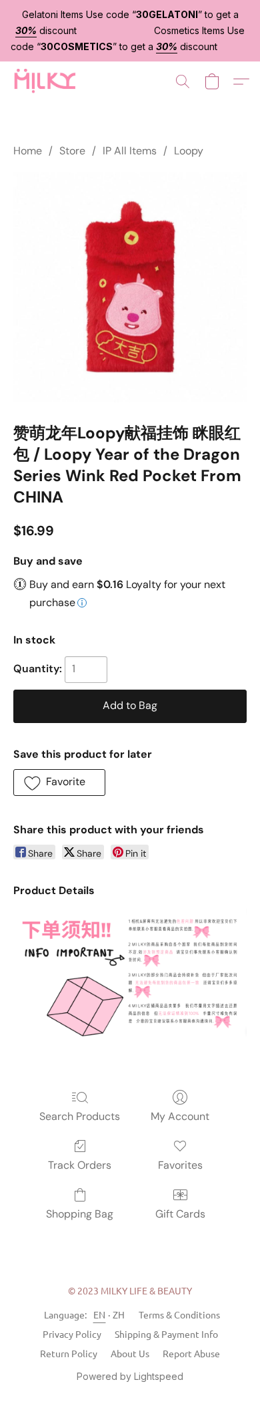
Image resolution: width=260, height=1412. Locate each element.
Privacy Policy (72, 1334)
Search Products (79, 1116)
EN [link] (99, 1314)
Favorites (180, 1165)
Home (27, 151)
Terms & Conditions (179, 1314)
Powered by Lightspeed (130, 1376)
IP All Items (130, 151)
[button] (46, 81)
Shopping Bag (79, 1214)
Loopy (188, 151)
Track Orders (79, 1165)
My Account (180, 1116)
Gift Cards (180, 1214)
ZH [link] (119, 1314)
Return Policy (68, 1353)
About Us (130, 1353)
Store (72, 151)
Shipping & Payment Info (166, 1334)
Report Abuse (191, 1353)
